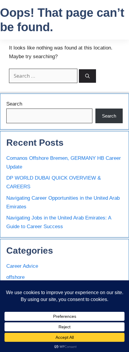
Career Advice (22, 266)
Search (14, 104)
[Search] (87, 76)
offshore (15, 277)
